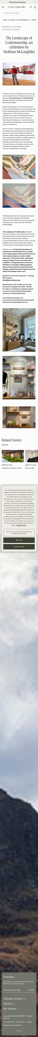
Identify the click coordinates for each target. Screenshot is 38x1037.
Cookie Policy (21, 525)
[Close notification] (35, 2)
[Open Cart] (35, 7)
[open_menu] (3, 7)
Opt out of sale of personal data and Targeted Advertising (19, 532)
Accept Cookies (19, 547)
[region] (19, 518)
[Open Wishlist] (31, 7)
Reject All (19, 540)
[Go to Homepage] (17, 7)
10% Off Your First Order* (17, 2)
